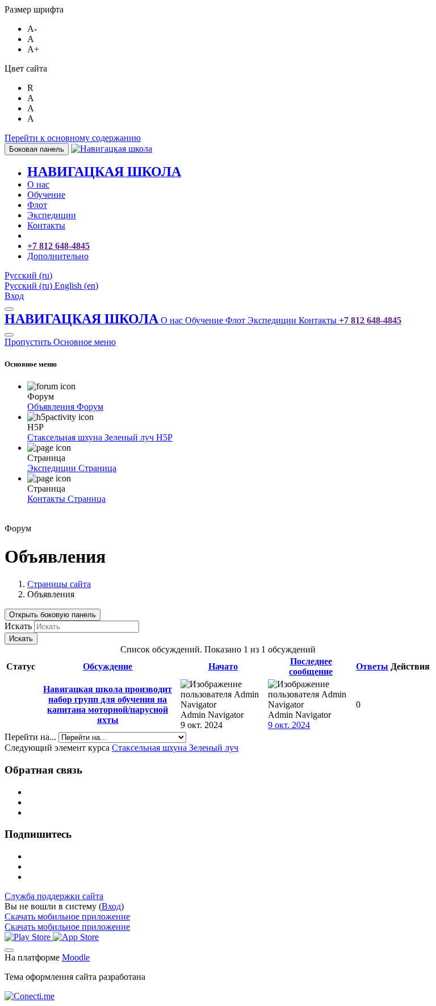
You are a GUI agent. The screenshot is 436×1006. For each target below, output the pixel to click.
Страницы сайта (59, 584)
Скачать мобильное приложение (67, 916)
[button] (28, 275)
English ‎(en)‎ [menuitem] (76, 285)
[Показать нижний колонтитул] (9, 950)
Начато (223, 666)
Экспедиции (273, 320)
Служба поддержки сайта (54, 896)
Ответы (372, 666)
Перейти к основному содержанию (73, 138)
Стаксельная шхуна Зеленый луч (175, 748)
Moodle (76, 957)
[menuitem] (104, 173)
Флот (236, 320)
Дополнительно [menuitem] (58, 256)
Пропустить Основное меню (60, 342)
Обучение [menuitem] (46, 194)
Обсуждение (107, 666)
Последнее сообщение (311, 666)
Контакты (319, 320)
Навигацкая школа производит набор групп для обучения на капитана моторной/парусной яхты (107, 704)
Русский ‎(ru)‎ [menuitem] (29, 285)
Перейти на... (31, 737)
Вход (14, 296)
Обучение (205, 320)
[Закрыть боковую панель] (9, 334)
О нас (173, 320)
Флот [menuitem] (37, 205)
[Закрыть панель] (9, 309)
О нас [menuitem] (38, 184)
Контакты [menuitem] (46, 225)
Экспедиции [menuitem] (51, 215)
